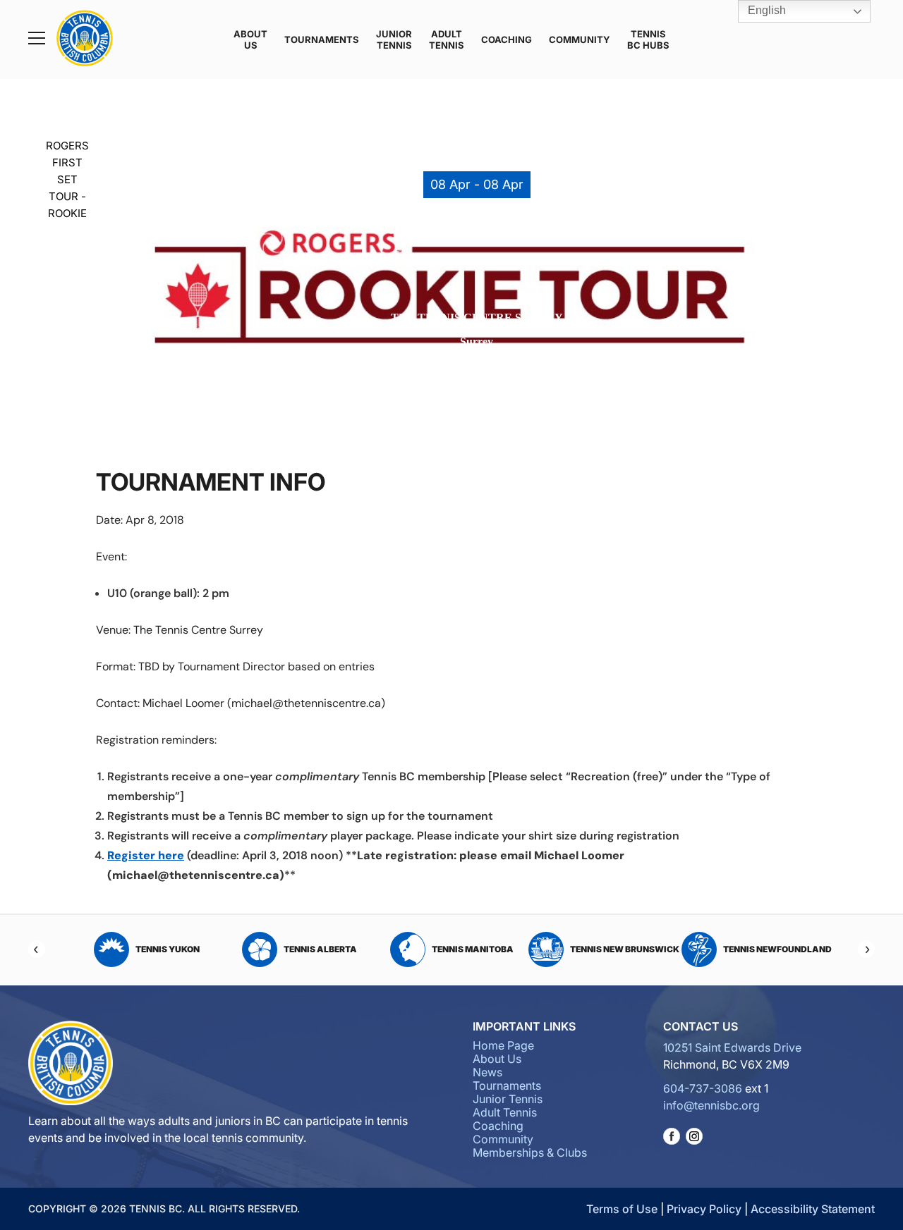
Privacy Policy (704, 1209)
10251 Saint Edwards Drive (732, 1047)
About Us (250, 39)
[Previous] (36, 949)
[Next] (866, 949)
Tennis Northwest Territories (783, 949)
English (765, 10)
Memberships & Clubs (530, 1152)
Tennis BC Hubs (648, 39)
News (487, 1072)
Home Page (503, 1045)
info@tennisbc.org (711, 1105)
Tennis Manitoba (338, 949)
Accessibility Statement (813, 1209)
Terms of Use (621, 1209)
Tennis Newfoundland (642, 949)
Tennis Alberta (185, 949)
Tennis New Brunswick (490, 949)
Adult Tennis (446, 39)
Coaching (506, 39)
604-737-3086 (702, 1088)
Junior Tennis (394, 39)
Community (579, 39)
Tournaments (321, 39)
